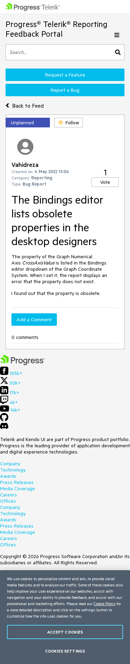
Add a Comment (34, 319)
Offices (8, 501)
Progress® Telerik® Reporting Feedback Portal (56, 29)
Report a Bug (65, 90)
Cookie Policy (104, 603)
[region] (65, 617)
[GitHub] (4, 419)
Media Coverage (17, 488)
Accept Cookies (65, 632)
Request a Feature (65, 75)
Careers (8, 495)
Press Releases (17, 482)
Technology (13, 470)
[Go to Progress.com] (22, 363)
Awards (8, 476)
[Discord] (4, 427)
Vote (105, 182)
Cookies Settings (65, 651)
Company (10, 463)
